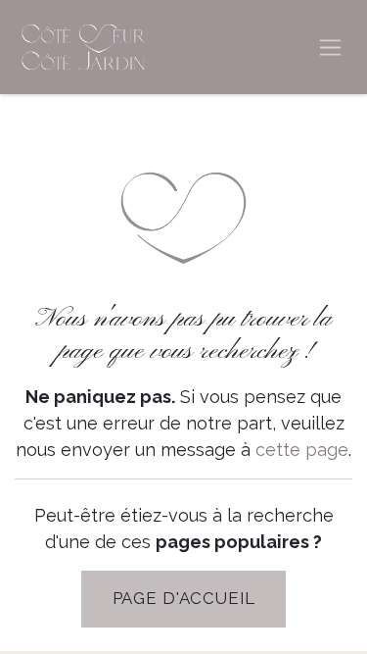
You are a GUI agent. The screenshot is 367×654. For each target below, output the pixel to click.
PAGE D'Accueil (184, 598)
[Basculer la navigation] (330, 48)
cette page (301, 449)
